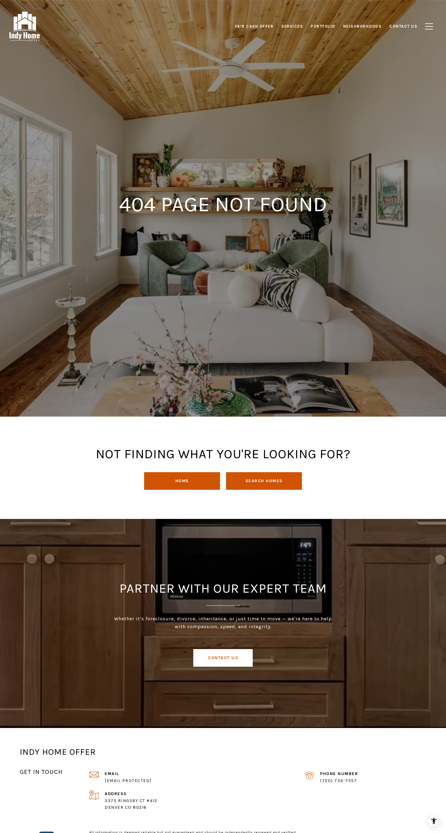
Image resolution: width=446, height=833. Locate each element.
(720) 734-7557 (338, 780)
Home (182, 480)
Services (292, 26)
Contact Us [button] (223, 657)
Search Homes (264, 480)
